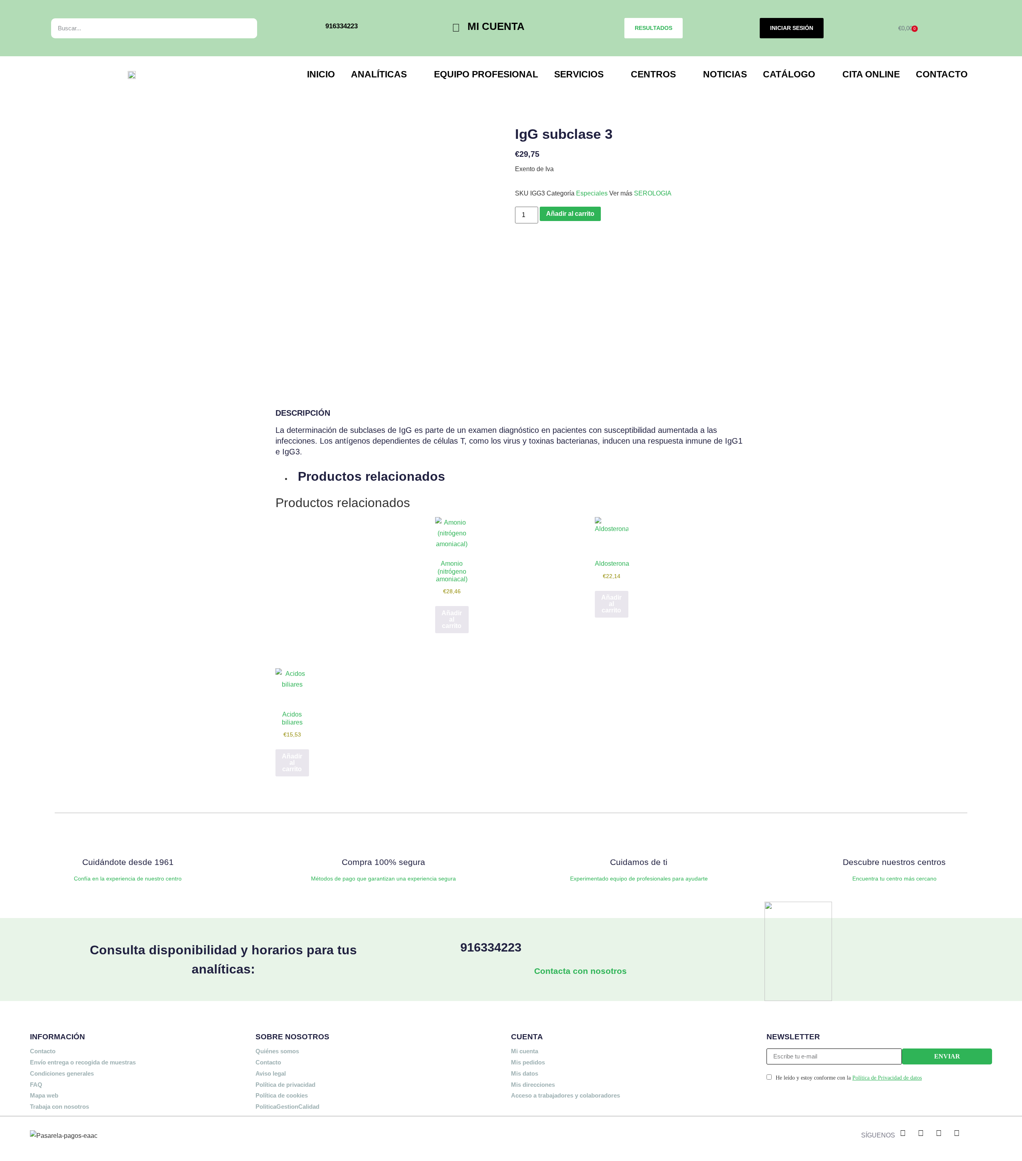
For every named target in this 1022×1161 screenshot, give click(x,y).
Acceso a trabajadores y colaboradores (565, 1095)
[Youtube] (957, 1133)
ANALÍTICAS (379, 74)
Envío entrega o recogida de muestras (83, 1062)
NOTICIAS (725, 74)
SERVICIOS (579, 74)
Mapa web (44, 1095)
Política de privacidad (285, 1084)
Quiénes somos (277, 1051)
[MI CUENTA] (456, 28)
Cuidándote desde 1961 (128, 862)
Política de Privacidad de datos (887, 1078)
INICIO (321, 74)
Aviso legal (271, 1073)
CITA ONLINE (871, 74)
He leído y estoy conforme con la (849, 1078)
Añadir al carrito (570, 213)
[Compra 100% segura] (383, 838)
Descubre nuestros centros (894, 862)
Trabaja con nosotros (59, 1106)
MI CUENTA (496, 26)
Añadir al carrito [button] (452, 619)
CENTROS (653, 74)
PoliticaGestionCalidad (287, 1106)
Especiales (592, 193)
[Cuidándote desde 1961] (128, 838)
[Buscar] (242, 28)
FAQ (36, 1084)
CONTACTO (942, 74)
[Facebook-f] (903, 1133)
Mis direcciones (533, 1084)
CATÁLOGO (789, 74)
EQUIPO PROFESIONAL (486, 74)
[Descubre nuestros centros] (894, 838)
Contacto (42, 1051)
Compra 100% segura (383, 862)
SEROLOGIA (652, 193)
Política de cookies (282, 1095)
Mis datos (524, 1073)
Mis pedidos (528, 1062)
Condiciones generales (62, 1073)
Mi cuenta (524, 1051)
